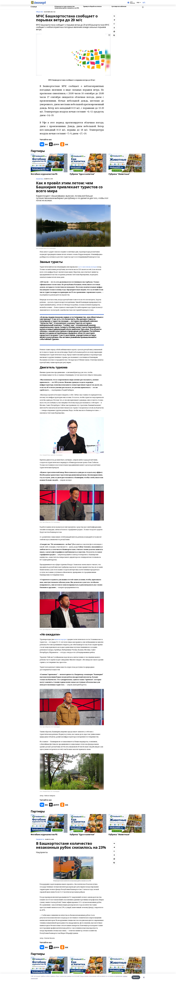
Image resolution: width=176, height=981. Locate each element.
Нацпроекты (40, 839)
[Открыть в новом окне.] (44, 144)
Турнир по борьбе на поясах (92, 6)
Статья (34, 7)
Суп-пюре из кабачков (118, 6)
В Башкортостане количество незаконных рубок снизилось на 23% (67, 7)
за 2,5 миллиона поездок (87, 267)
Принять (136, 977)
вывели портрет (61, 639)
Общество (39, 12)
